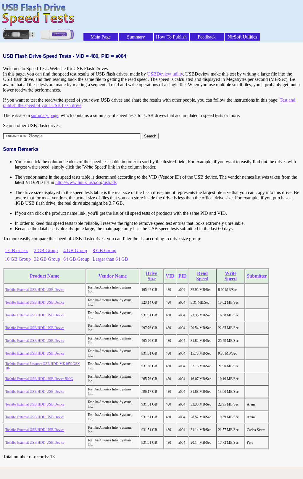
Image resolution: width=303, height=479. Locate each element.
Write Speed (231, 276)
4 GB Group (75, 250)
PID (182, 275)
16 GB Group (18, 259)
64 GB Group (76, 259)
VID (170, 275)
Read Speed (202, 276)
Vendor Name (113, 275)
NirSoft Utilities (242, 36)
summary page (44, 115)
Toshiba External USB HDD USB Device (34, 290)
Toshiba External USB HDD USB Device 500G (39, 379)
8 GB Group (104, 250)
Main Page (101, 36)
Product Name (44, 275)
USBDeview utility (165, 73)
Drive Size (151, 276)
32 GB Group (47, 259)
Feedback (207, 36)
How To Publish (171, 36)
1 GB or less (16, 250)
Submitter (257, 275)
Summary (136, 36)
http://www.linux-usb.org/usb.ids (86, 182)
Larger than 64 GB (110, 259)
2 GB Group (46, 250)
